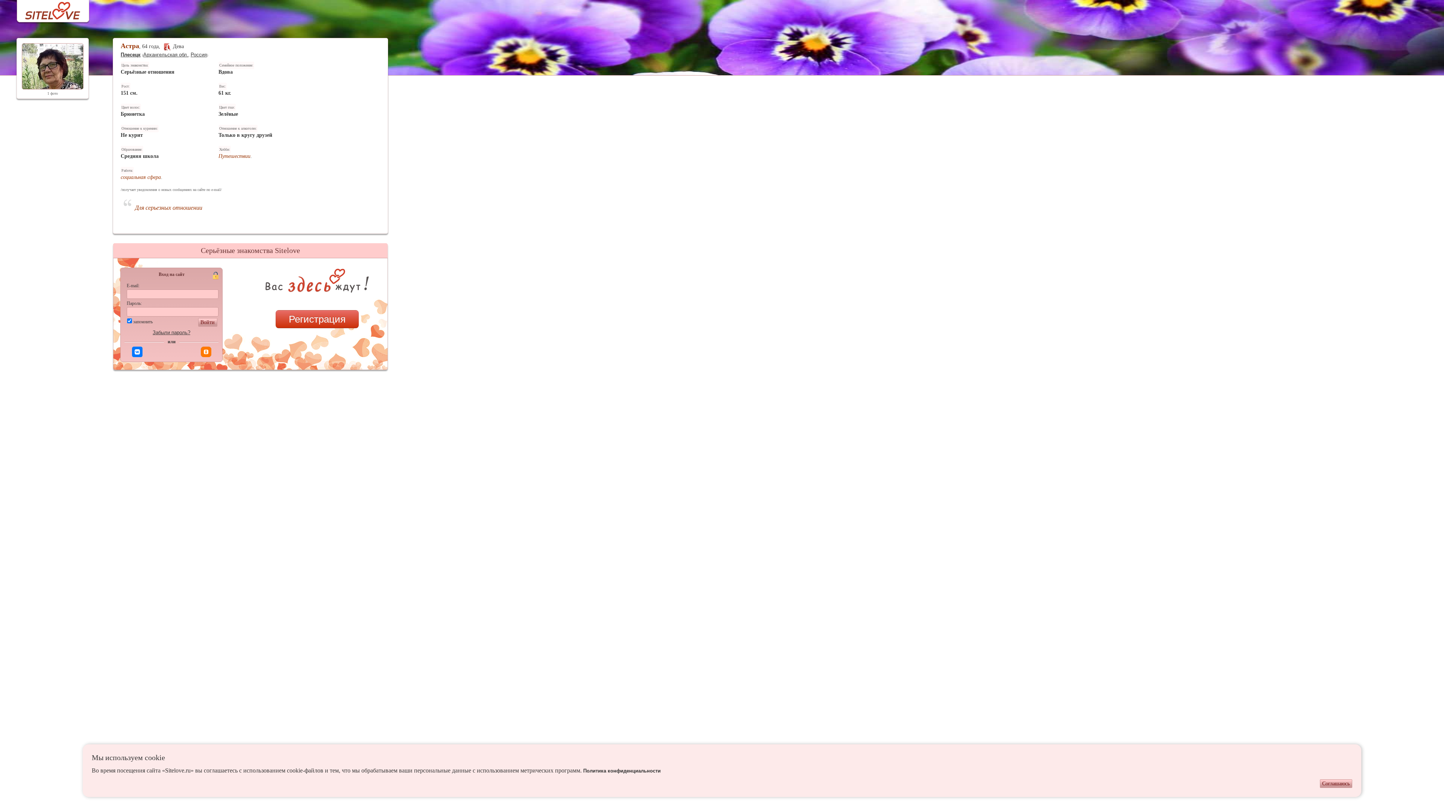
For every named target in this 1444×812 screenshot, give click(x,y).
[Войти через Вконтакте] (137, 352)
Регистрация (317, 319)
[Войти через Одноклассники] (206, 352)
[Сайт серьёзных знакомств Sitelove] (47, 9)
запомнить (143, 321)
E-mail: (133, 285)
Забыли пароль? (171, 332)
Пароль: (134, 303)
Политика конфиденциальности (622, 771)
